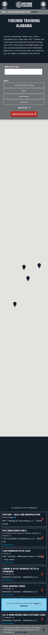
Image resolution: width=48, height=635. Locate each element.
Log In (36, 603)
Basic (24, 91)
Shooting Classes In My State (18, 12)
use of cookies (21, 632)
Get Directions (8, 544)
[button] (24, 107)
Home (4, 12)
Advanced (24, 102)
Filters (6, 80)
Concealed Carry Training (24, 85)
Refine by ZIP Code (12, 67)
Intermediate (24, 96)
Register (24, 606)
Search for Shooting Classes (23, 114)
